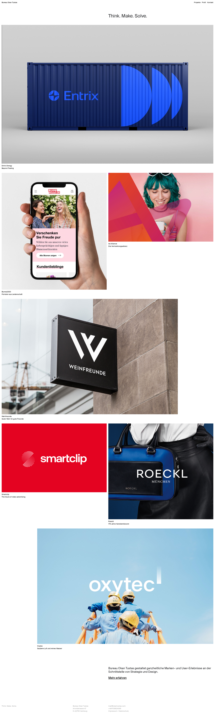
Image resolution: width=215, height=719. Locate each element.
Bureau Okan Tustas (9, 2)
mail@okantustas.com (117, 706)
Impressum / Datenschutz (118, 711)
